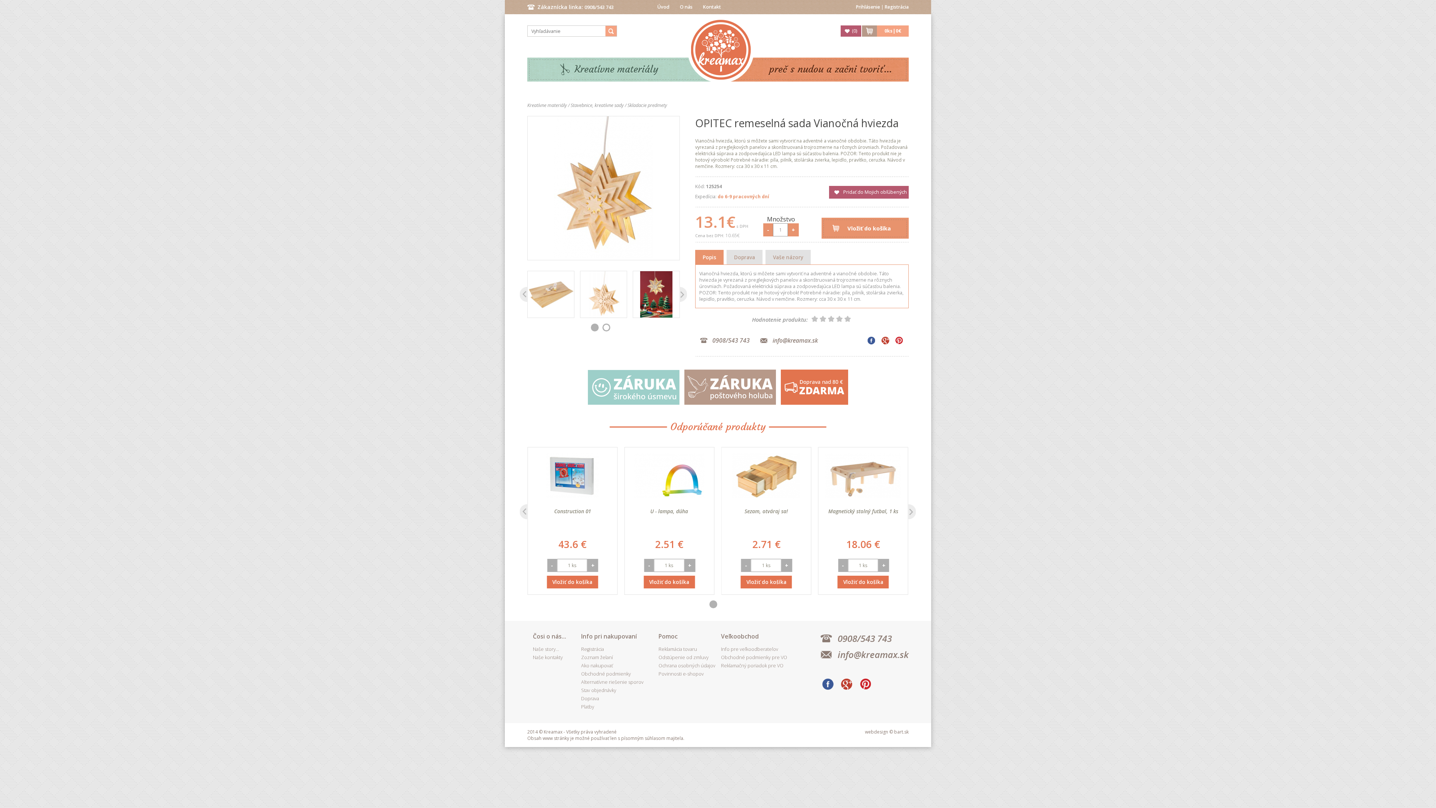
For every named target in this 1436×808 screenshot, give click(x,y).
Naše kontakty (548, 657)
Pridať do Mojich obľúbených (875, 192)
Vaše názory (788, 257)
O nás (686, 7)
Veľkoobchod (740, 636)
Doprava (744, 257)
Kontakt (712, 7)
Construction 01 (572, 511)
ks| (892, 31)
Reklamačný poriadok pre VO (752, 665)
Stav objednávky (598, 690)
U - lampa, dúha (669, 511)
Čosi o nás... (549, 636)
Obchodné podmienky (606, 674)
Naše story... (546, 649)
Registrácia (897, 7)
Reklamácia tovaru (678, 649)
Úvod (663, 7)
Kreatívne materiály (616, 69)
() (854, 31)
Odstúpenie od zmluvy (684, 657)
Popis (709, 257)
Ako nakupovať (597, 665)
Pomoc (668, 636)
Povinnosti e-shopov (681, 674)
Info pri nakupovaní (609, 636)
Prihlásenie (868, 7)
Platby (587, 707)
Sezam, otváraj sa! (766, 511)
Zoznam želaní (597, 657)
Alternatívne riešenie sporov (612, 682)
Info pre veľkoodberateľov (749, 649)
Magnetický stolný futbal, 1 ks (863, 511)
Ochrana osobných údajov (687, 665)
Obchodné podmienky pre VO (754, 657)
